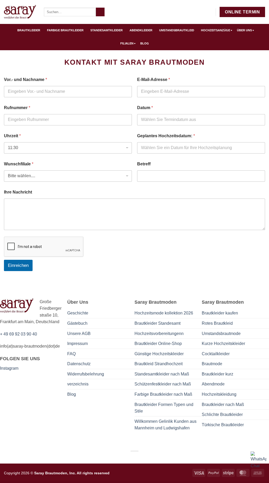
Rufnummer (17, 107)
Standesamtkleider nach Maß (161, 374)
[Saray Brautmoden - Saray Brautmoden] (20, 12)
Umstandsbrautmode (221, 333)
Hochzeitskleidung (219, 394)
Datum (145, 107)
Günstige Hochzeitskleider (159, 354)
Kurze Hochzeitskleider (223, 343)
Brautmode (212, 364)
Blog (71, 394)
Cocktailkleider (216, 354)
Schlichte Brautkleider (222, 414)
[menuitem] (29, 30)
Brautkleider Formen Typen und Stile (163, 408)
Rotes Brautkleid (217, 323)
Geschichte (77, 313)
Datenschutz (79, 364)
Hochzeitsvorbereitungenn (159, 333)
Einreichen (18, 265)
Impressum (77, 343)
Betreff (144, 164)
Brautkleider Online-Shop (158, 343)
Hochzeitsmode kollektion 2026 (163, 313)
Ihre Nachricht (18, 192)
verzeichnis (78, 384)
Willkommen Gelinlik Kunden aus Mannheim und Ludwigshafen (165, 424)
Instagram (9, 368)
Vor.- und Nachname (25, 79)
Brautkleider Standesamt (157, 323)
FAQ (71, 354)
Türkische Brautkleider (223, 425)
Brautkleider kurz (217, 374)
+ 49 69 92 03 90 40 (18, 334)
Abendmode (213, 384)
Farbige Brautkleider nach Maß (163, 394)
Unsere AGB (79, 333)
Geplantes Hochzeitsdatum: (166, 136)
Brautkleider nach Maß (223, 404)
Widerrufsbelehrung (85, 374)
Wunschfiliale (18, 164)
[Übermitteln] (100, 12)
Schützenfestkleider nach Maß (162, 384)
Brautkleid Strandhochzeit (158, 364)
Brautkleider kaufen (220, 313)
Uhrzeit (12, 136)
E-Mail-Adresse (153, 79)
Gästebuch (77, 323)
